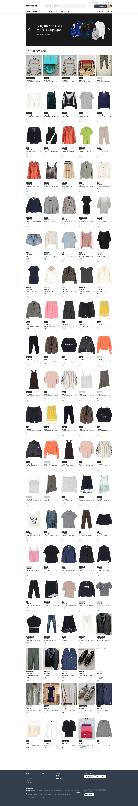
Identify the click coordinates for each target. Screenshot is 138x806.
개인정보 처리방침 (60, 778)
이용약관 (58, 776)
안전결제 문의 (29, 782)
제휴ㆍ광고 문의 (43, 776)
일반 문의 (28, 780)
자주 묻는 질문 (29, 778)
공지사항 (27, 776)
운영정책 (58, 773)
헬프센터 (28, 773)
